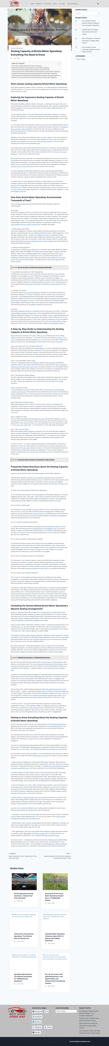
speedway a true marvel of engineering (29, 620)
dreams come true (20, 191)
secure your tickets (22, 425)
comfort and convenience (30, 292)
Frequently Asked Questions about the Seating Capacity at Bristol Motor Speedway (34, 73)
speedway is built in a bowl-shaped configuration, (28, 635)
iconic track (26, 448)
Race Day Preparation (17, 48)
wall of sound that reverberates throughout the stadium (45, 695)
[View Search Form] (98, 3)
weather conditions (39, 833)
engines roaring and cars (59, 724)
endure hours (46, 662)
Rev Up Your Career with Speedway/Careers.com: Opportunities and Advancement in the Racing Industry (55, 978)
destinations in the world (41, 755)
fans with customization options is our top (53, 526)
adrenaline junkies (29, 797)
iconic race (29, 108)
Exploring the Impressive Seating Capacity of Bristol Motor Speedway (30, 67)
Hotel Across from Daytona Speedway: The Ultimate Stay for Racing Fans (24, 936)
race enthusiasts (53, 629)
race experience (32, 249)
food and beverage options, (19, 793)
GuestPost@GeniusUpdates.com (80, 1041)
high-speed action (37, 513)
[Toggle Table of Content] (58, 63)
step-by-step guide (56, 342)
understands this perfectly (44, 664)
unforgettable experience (57, 323)
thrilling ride (45, 612)
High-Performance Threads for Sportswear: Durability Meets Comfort (88, 1026)
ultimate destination (55, 726)
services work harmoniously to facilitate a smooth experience (42, 284)
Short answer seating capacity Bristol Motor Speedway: (27, 66)
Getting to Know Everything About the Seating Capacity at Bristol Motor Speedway (34, 77)
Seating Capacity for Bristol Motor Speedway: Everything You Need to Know (57, 856)
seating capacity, (39, 348)
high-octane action (46, 141)
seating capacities (29, 431)
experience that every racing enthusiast (31, 697)
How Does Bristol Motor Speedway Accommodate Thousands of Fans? (31, 69)
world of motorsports (62, 691)
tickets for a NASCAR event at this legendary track (41, 528)
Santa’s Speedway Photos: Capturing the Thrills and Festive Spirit (22, 856)
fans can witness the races (54, 749)
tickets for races (39, 419)
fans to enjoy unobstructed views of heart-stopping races (40, 241)
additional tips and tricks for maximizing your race (25, 810)
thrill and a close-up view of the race (22, 166)
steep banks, (52, 362)
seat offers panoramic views (41, 639)
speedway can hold (43, 235)
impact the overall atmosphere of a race (53, 689)
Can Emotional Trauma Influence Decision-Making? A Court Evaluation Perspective (88, 1013)
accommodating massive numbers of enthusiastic (25, 224)
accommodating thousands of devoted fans (24, 313)
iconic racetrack (34, 707)
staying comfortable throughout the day (47, 835)
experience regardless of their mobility (36, 568)
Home (32, 3)
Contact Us (39, 3)
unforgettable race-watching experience (55, 844)
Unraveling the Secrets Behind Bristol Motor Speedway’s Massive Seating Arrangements (36, 75)
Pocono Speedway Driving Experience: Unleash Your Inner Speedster (23, 896)
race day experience (44, 778)
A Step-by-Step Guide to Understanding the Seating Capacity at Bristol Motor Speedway (36, 71)
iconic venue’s (17, 189)
